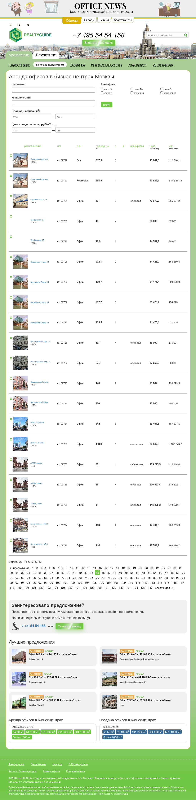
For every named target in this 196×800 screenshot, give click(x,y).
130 (99, 587)
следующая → (164, 587)
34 (34, 573)
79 (114, 578)
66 (40, 578)
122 (41, 587)
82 (131, 578)
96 (34, 583)
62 (17, 578)
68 (51, 578)
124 (55, 587)
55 (154, 573)
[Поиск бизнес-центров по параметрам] (19, 25)
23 (146, 568)
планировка (137, 146)
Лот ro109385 (127, 696)
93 (17, 583)
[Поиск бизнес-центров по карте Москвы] (10, 25)
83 (137, 578)
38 (57, 573)
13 (88, 568)
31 (17, 573)
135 (135, 587)
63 (22, 578)
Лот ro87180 (36, 673)
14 (94, 568)
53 (143, 573)
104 (87, 583)
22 (140, 568)
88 (166, 578)
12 (83, 568)
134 (128, 587)
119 (19, 587)
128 (84, 587)
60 (183, 573)
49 (120, 573)
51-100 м (32, 732)
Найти (106, 104)
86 (154, 578)
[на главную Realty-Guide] (30, 35)
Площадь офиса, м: (26, 111)
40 (68, 573)
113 (152, 583)
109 (123, 583)
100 (58, 583)
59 (177, 573)
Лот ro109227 (127, 673)
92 (11, 583)
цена (152, 146)
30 (11, 573)
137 (150, 587)
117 (181, 583)
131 (106, 587)
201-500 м (65, 732)
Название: (18, 84)
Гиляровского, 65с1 (39, 523)
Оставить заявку (69, 626)
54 (149, 573)
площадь (102, 146)
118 (12, 587)
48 (114, 573)
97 (40, 583)
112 (145, 583)
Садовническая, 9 (38, 199)
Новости (57, 764)
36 (45, 573)
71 (68, 578)
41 (74, 573)
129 (92, 587)
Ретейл (104, 20)
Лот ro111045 (36, 696)
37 (51, 573)
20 (129, 568)
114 (160, 583)
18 (117, 568)
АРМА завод (36, 463)
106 (101, 583)
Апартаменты (123, 20)
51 (131, 573)
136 (143, 587)
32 (22, 573)
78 (108, 578)
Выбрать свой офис (99, 42)
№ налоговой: (21, 97)
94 (22, 583)
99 (51, 583)
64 (28, 578)
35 (40, 573)
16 (106, 568)
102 (72, 583)
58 (172, 573)
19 (123, 568)
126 (70, 587)
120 (26, 587)
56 (160, 573)
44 (91, 573)
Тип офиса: (108, 84)
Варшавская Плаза (39, 381)
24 (152, 568)
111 (138, 583)
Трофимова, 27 (37, 219)
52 (137, 573)
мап (171, 146)
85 (149, 578)
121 (34, 587)
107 (109, 583)
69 (57, 578)
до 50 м (18, 732)
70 (63, 578)
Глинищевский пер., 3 (40, 341)
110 (130, 583)
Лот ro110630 (36, 651)
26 (163, 568)
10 (71, 568)
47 (108, 573)
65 (34, 578)
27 (169, 568)
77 (103, 578)
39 (63, 573)
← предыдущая (19, 568)
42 (80, 573)
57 (166, 573)
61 (11, 578)
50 (126, 573)
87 (160, 578)
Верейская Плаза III (39, 261)
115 (167, 583)
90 (177, 578)
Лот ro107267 (127, 651)
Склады (89, 20)
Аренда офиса (51, 771)
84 (143, 578)
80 (120, 578)
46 (103, 573)
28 (174, 568)
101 (65, 583)
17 (111, 568)
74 (85, 578)
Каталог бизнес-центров (22, 771)
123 (48, 587)
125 (63, 587)
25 (157, 568)
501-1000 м (82, 732)
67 (45, 578)
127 (77, 587)
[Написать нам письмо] (28, 25)
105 (94, 583)
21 (134, 568)
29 (180, 568)
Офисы (72, 20)
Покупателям (46, 55)
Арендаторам (19, 55)
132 (114, 587)
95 (28, 583)
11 (77, 568)
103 (80, 583)
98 (45, 583)
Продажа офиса (75, 771)
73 (80, 578)
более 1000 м (22, 737)
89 (172, 578)
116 (174, 583)
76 (97, 578)
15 (100, 568)
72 (74, 578)
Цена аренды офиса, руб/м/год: (34, 124)
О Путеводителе (78, 764)
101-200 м (48, 732)
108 (116, 583)
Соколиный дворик (39, 159)
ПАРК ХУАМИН (37, 422)
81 (126, 578)
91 (183, 578)
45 (97, 573)
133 (121, 587)
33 (28, 573)
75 (91, 578)
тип (78, 146)
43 (85, 573)
